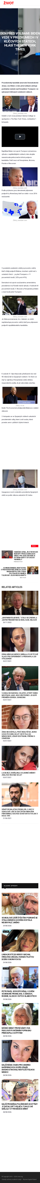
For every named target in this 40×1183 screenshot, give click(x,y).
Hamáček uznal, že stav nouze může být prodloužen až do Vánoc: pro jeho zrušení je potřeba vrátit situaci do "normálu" (26, 556)
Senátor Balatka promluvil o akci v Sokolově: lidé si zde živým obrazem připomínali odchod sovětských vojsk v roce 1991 (20, 812)
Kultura (6, 894)
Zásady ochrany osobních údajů (11, 1179)
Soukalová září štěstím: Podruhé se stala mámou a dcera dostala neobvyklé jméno (20, 920)
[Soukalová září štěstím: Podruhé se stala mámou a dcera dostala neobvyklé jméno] (20, 904)
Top (20, 28)
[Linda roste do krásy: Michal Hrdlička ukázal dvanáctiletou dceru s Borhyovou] (20, 940)
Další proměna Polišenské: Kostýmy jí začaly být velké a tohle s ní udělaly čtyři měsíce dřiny (20, 1106)
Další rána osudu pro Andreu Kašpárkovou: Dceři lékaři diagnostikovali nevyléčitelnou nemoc (18, 1068)
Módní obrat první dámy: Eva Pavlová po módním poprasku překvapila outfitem (16, 1030)
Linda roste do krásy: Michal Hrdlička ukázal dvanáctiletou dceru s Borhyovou (18, 956)
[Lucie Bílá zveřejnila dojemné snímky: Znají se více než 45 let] (20, 758)
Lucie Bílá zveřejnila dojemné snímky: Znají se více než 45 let (19, 774)
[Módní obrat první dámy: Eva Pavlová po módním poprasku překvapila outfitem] (20, 1014)
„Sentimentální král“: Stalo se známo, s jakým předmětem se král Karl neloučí (19, 619)
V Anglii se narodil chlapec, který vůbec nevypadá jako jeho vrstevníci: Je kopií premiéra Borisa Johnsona (20, 695)
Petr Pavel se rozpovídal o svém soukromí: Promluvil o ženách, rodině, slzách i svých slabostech (19, 993)
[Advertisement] (20, 244)
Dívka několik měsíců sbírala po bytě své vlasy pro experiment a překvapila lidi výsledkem (20, 656)
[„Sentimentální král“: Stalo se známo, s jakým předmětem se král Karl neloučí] (20, 603)
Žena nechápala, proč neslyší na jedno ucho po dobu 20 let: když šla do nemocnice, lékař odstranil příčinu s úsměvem (19, 735)
